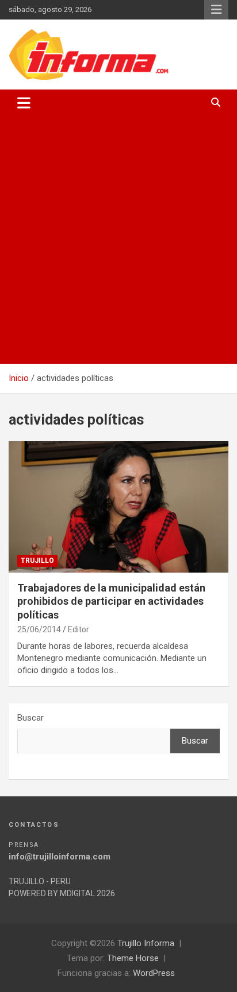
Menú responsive (216, 10)
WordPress (154, 973)
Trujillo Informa (145, 943)
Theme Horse (133, 958)
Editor (78, 629)
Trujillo (37, 561)
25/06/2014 (39, 629)
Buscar (30, 718)
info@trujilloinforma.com (59, 856)
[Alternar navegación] (24, 103)
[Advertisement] (118, 240)
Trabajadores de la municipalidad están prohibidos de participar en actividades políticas (111, 601)
